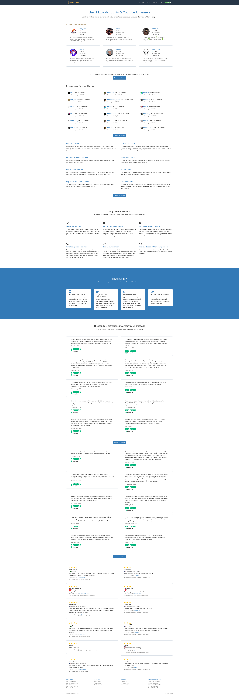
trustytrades (82, 634)
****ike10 (72, 106)
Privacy (171, 693)
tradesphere (82, 577)
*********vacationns (148, 127)
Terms (166, 693)
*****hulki (109, 106)
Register (155, 2)
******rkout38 (156, 50)
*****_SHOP (83, 29)
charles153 (137, 610)
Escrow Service (97, 681)
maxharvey (136, 575)
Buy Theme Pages (73, 143)
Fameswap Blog (125, 683)
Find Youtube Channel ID (154, 684)
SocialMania (82, 669)
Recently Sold (97, 683)
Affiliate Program (98, 684)
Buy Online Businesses (72, 687)
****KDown (119, 29)
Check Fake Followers (154, 681)
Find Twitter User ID (153, 686)
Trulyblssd (81, 614)
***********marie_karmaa (113, 99)
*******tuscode (110, 120)
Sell (161, 2)
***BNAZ (118, 50)
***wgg (72, 92)
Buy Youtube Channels (72, 683)
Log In (148, 2)
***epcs (72, 113)
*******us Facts (156, 29)
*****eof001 (146, 120)
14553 (81, 649)
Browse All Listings (119, 78)
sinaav (135, 651)
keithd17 (136, 667)
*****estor (82, 50)
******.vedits (146, 99)
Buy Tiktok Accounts (71, 684)
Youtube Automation (153, 683)
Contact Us (124, 681)
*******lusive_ (74, 120)
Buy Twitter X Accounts (72, 686)
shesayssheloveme (84, 593)
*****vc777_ (146, 113)
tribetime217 (137, 632)
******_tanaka (74, 99)
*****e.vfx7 (146, 106)
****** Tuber (109, 127)
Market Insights (125, 684)
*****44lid (73, 127)
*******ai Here (110, 92)
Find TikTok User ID (153, 687)
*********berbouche (111, 113)
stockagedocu (137, 593)
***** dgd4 (146, 92)
